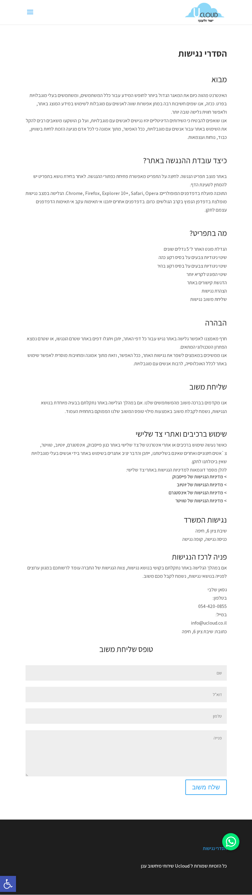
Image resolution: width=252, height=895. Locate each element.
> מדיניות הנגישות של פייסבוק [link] (199, 476)
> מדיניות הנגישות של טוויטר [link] (201, 500)
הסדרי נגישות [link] (215, 848)
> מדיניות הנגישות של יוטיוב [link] (202, 484)
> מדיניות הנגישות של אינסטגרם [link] (198, 492)
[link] (8, 884)
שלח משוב (206, 787)
